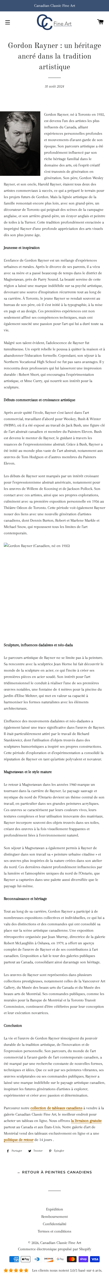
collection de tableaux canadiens (56, 1108)
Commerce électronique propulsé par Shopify (54, 1249)
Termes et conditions (54, 1231)
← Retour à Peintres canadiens (54, 1172)
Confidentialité (54, 1224)
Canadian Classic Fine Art (60, 1242)
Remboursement (54, 1216)
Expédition (54, 1209)
